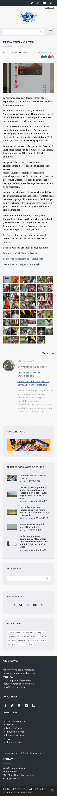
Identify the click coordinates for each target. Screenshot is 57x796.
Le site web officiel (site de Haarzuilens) (23, 258)
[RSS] (51, 3)
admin (23, 481)
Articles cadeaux (39, 637)
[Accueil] (28, 22)
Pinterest (49, 56)
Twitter (52, 56)
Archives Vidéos (14, 728)
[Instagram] (38, 3)
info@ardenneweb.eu (14, 768)
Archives (10, 724)
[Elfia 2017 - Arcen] (7, 280)
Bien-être (22, 641)
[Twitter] (31, 3)
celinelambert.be (22, 792)
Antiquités (40, 633)
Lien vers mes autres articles (32, 366)
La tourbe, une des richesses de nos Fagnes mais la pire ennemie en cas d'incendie (35, 511)
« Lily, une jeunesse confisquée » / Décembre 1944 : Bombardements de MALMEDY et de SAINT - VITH (34, 541)
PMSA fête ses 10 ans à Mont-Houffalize (32, 525)
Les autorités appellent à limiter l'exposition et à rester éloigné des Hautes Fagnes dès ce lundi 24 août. (34, 492)
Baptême (11, 641)
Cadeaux (44, 641)
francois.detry (26, 501)
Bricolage (33, 641)
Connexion (49, 8)
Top (52, 791)
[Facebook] (26, 3)
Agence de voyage (15, 633)
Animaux (30, 633)
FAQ (8, 739)
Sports (24, 645)
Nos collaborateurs (15, 721)
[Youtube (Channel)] (44, 3)
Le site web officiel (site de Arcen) (20, 253)
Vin (30, 645)
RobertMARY (23, 52)
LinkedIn (45, 56)
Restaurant (13, 645)
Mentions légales (14, 742)
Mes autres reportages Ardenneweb (21, 264)
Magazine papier (28, 445)
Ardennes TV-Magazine (18, 637)
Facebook (42, 56)
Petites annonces (15, 735)
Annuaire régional (15, 731)
